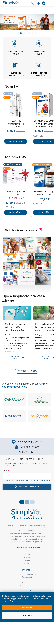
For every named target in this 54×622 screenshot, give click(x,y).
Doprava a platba (27, 586)
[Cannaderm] (14, 399)
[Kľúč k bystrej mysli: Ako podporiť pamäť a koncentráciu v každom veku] (17, 313)
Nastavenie (27, 607)
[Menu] (51, 3)
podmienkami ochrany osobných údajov (36, 480)
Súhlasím (27, 615)
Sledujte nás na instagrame (20, 230)
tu (12, 601)
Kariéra (27, 560)
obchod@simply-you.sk (29, 441)
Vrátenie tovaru (27, 580)
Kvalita (27, 557)
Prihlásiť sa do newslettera (28, 487)
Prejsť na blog (27, 371)
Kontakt (27, 563)
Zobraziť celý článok (15, 357)
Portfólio (27, 554)
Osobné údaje (27, 577)
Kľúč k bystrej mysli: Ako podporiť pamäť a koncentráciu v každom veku (16, 327)
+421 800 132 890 (29, 447)
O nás (27, 551)
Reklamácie (27, 583)
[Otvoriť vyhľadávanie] (32, 3)
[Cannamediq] (40, 399)
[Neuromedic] (40, 416)
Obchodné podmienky (27, 574)
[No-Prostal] (14, 416)
